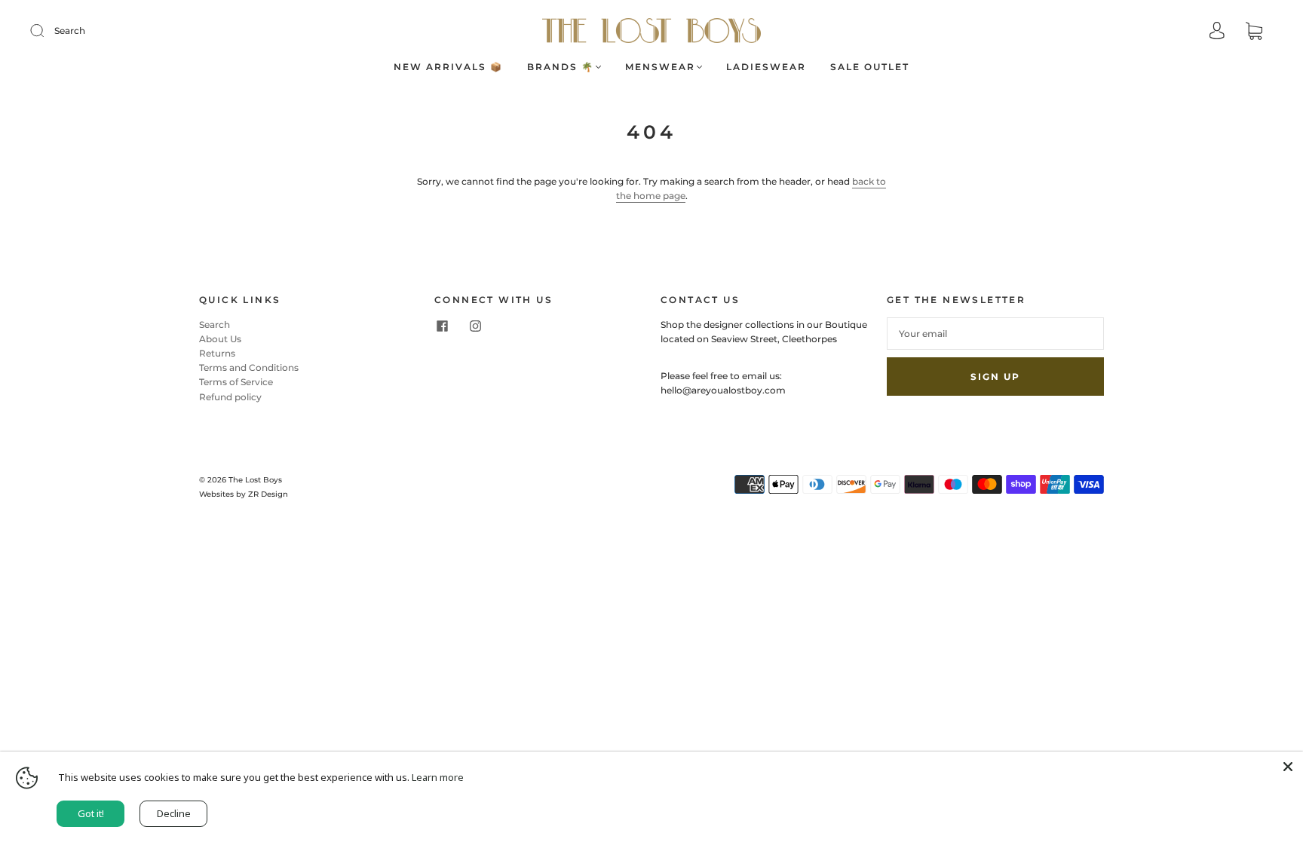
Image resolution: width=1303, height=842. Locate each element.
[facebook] (441, 326)
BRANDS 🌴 (560, 66)
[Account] (1217, 32)
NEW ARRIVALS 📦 (448, 66)
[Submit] (46, 30)
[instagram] (475, 326)
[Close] (1287, 766)
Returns (217, 353)
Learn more (438, 777)
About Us (220, 338)
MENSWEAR (660, 66)
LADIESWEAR (766, 66)
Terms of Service (236, 381)
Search (69, 30)
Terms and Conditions (249, 367)
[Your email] (995, 333)
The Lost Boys (255, 480)
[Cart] (1254, 32)
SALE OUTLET (869, 66)
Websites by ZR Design (243, 494)
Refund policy (230, 397)
